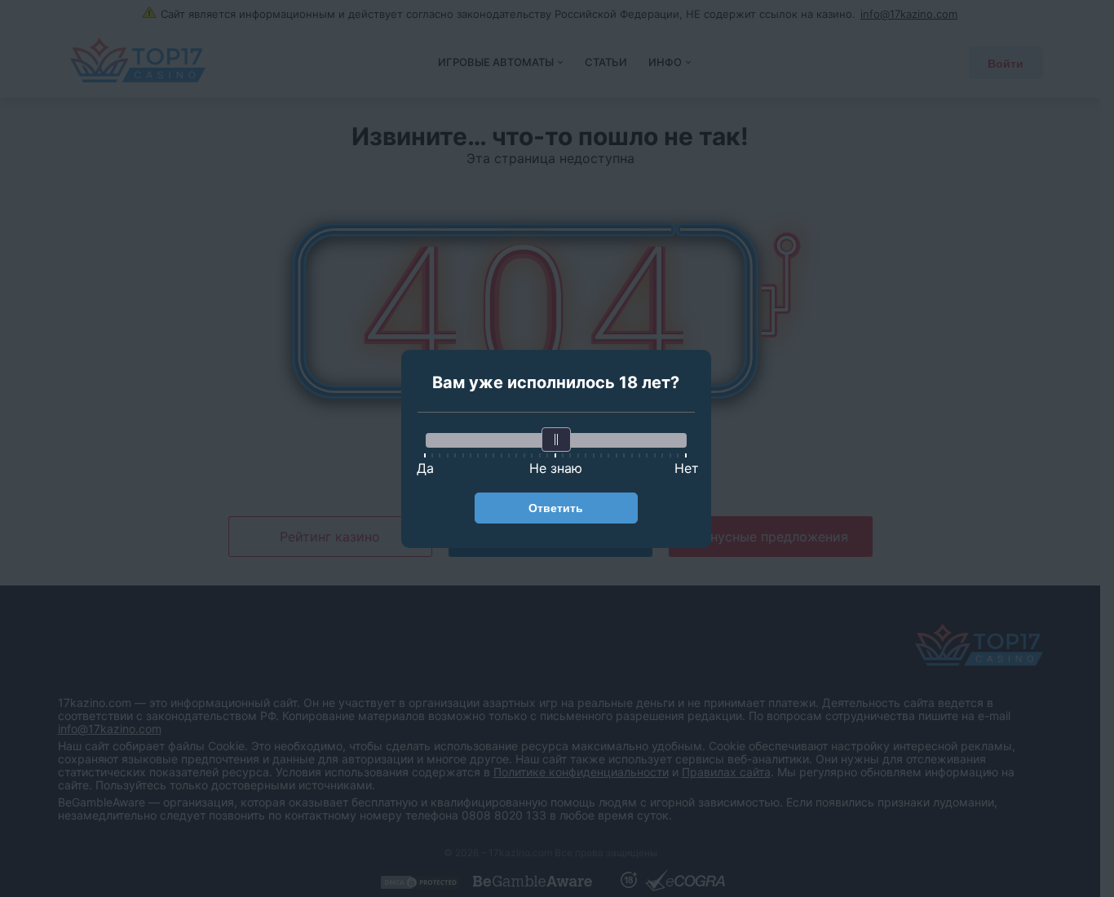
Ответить (555, 508)
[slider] (556, 439)
